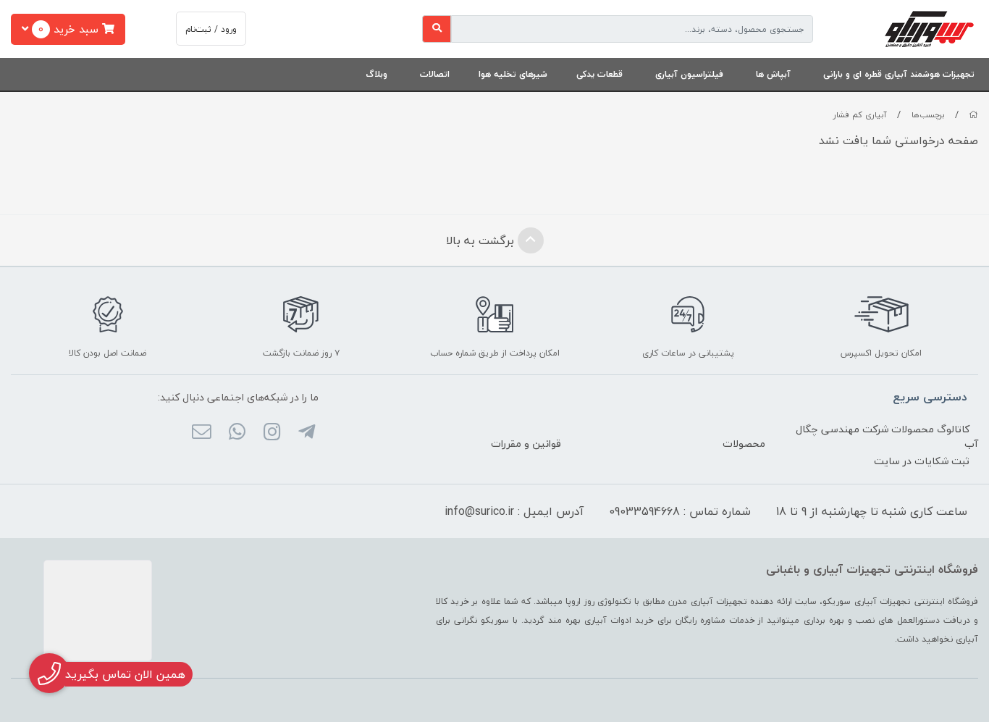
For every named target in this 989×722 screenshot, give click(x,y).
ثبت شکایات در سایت (921, 461)
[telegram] (307, 433)
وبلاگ (376, 74)
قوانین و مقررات (526, 444)
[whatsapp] (236, 433)
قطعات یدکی (599, 74)
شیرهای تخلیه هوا (513, 74)
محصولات (744, 444)
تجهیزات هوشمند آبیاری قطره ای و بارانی (899, 74)
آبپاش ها (773, 74)
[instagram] (272, 433)
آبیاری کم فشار (860, 115)
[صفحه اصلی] (973, 115)
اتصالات (435, 74)
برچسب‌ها (928, 115)
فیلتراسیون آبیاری (689, 74)
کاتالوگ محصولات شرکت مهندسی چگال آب (887, 436)
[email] (202, 433)
